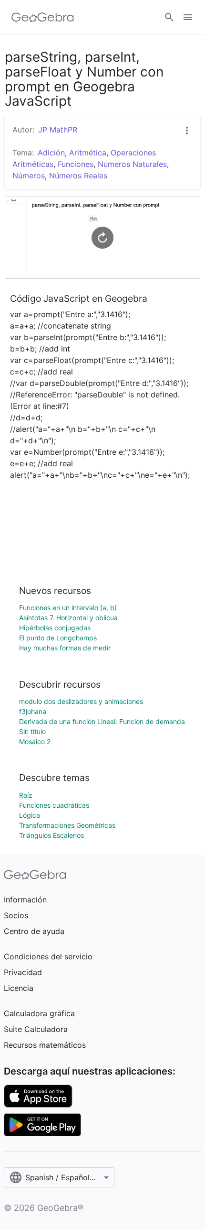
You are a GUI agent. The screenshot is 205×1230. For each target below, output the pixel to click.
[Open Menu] (188, 17)
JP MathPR (57, 129)
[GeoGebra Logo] (42, 17)
